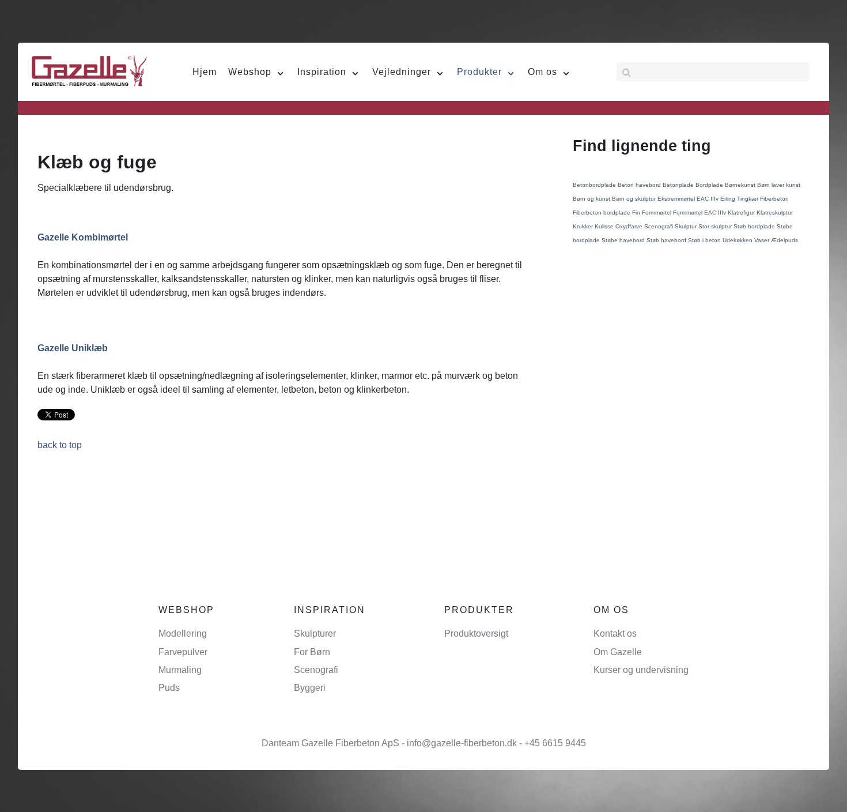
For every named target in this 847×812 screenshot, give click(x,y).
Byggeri (310, 688)
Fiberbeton (774, 199)
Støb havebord (667, 240)
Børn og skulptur (634, 199)
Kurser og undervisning (641, 670)
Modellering (182, 633)
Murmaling (180, 670)
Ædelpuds (784, 240)
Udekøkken (738, 240)
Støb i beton (705, 240)
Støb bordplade (755, 226)
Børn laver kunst (778, 185)
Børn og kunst (592, 199)
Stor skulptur (715, 226)
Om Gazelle (617, 652)
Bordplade (710, 185)
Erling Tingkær (740, 199)
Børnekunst (741, 185)
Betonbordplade (595, 185)
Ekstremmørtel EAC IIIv (688, 199)
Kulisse (605, 226)
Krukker (584, 226)
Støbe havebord (624, 240)
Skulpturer (315, 633)
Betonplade (679, 185)
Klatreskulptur (775, 212)
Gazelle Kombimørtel (82, 237)
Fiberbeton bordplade (602, 212)
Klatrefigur (742, 212)
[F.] (89, 70)
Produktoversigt (476, 633)
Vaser (762, 240)
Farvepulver (182, 652)
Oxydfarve (629, 226)
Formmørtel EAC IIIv (700, 212)
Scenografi (659, 226)
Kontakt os (615, 633)
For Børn (312, 652)
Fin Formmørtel (652, 212)
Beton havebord (640, 185)
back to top (59, 445)
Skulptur (686, 226)
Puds (169, 688)
